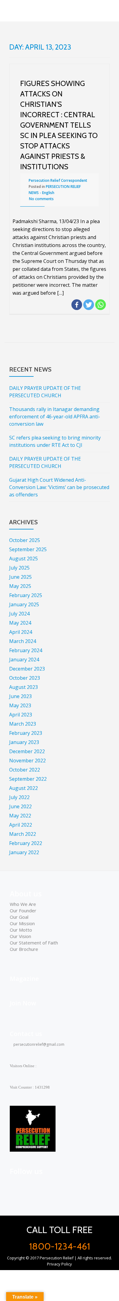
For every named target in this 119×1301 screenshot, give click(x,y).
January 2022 (24, 852)
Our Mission (22, 923)
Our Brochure (24, 949)
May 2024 (20, 622)
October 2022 (24, 769)
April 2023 (20, 714)
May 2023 (20, 705)
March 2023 (22, 723)
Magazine (24, 978)
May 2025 (20, 586)
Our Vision (20, 936)
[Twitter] (88, 304)
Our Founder (23, 910)
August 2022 (23, 788)
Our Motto (21, 930)
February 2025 (25, 595)
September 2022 (28, 779)
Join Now (23, 1003)
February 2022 (25, 843)
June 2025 (20, 577)
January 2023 (24, 742)
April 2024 (20, 632)
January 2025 (24, 604)
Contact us (26, 1034)
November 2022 (27, 760)
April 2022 (20, 824)
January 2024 (24, 659)
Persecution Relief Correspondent (58, 180)
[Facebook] (76, 304)
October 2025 (24, 540)
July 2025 (19, 567)
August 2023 (23, 687)
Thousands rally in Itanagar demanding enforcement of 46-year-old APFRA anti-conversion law (54, 416)
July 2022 (19, 797)
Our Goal (19, 917)
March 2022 (22, 834)
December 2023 (27, 668)
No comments (41, 198)
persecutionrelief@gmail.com (38, 1044)
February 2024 (25, 650)
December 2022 (27, 751)
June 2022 (20, 806)
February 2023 (25, 733)
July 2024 (19, 613)
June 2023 (20, 696)
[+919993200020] (42, 1184)
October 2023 (24, 678)
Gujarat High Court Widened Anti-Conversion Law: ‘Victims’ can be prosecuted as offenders (59, 487)
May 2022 (20, 815)
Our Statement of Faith (34, 943)
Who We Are (23, 904)
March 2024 (22, 641)
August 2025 (23, 558)
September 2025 (28, 549)
